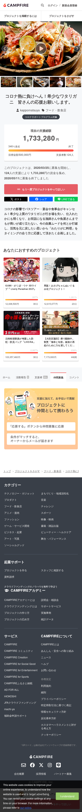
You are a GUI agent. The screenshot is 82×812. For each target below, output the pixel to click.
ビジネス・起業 (13, 532)
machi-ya (9, 709)
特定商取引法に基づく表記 (56, 705)
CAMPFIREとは (50, 644)
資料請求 (9, 576)
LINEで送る (68, 199)
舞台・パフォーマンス (53, 538)
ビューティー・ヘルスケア (56, 532)
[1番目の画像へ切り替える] (8, 82)
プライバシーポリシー (53, 698)
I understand (67, 796)
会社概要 (19, 773)
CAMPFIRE (10, 644)
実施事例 (46, 612)
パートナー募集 (63, 773)
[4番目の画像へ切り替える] (57, 82)
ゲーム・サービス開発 (16, 525)
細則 (43, 692)
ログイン (53, 5)
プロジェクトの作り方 (16, 612)
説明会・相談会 (50, 600)
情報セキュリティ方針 (53, 711)
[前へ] (5, 48)
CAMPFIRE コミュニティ (18, 650)
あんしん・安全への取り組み (57, 650)
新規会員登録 (69, 5)
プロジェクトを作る (15, 570)
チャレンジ (47, 506)
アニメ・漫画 (11, 512)
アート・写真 (11, 538)
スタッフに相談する (52, 570)
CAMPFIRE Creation (16, 657)
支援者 (41, 377)
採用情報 (41, 773)
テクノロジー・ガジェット (19, 493)
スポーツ (46, 512)
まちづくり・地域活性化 (55, 493)
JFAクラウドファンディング (20, 702)
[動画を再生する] (41, 48)
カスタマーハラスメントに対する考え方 (58, 726)
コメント (74, 377)
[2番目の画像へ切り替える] (24, 82)
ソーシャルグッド (14, 545)
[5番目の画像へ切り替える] (73, 82)
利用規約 (46, 685)
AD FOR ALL (11, 689)
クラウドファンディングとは (20, 606)
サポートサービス (51, 606)
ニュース (46, 657)
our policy (25, 807)
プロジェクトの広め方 (16, 619)
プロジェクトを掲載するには (20, 16)
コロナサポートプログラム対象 (41, 116)
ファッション (11, 519)
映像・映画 (47, 519)
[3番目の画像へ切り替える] (41, 82)
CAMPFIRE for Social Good (20, 664)
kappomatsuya (30, 110)
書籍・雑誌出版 (50, 525)
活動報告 (22, 377)
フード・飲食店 (56, 110)
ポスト (18, 199)
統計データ (47, 619)
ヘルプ (45, 664)
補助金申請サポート (15, 715)
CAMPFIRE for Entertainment (20, 670)
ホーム (6, 377)
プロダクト (10, 499)
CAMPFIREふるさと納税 (18, 683)
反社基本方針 (48, 718)
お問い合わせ (48, 670)
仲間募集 (58, 377)
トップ (7, 471)
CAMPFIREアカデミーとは (19, 600)
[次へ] (77, 48)
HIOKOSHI (10, 696)
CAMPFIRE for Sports (16, 676)
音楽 (43, 499)
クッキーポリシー (51, 734)
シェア (43, 199)
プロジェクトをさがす (27, 471)
